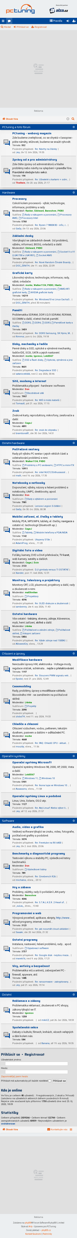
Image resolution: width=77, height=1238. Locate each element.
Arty (30, 1226)
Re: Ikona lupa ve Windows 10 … (52, 785)
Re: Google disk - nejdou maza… (52, 955)
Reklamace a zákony (26, 1000)
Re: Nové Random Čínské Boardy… (53, 262)
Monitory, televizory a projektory (36, 580)
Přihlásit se (23, 27)
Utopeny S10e (42, 539)
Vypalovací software (38, 948)
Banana (45, 1043)
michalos (21, 880)
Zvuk (15, 410)
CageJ (28, 423)
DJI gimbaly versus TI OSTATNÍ (51, 569)
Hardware (8, 192)
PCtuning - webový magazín (31, 133)
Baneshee (50, 210)
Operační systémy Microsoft (32, 762)
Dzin (36, 562)
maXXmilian (31, 592)
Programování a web (26, 913)
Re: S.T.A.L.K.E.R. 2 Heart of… (50, 902)
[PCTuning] (20, 9)
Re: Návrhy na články (46, 149)
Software (8, 820)
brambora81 (22, 433)
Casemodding (21, 686)
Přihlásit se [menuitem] (68, 21)
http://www (62, 917)
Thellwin (20, 183)
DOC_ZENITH (23, 265)
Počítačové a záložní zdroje (39, 630)
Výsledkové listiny (36, 869)
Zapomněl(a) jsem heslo (14, 1076)
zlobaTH (20, 716)
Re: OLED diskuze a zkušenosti (51, 603)
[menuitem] (56, 21)
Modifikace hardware (27, 659)
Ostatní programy (24, 939)
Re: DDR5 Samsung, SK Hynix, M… (53, 333)
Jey (18, 152)
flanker (29, 210)
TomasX (20, 403)
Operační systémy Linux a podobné (36, 796)
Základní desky (22, 236)
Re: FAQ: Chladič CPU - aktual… (51, 743)
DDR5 (28, 322)
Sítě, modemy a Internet (29, 381)
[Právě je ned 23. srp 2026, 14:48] (68, 119)
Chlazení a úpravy (13, 653)
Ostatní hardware (13, 443)
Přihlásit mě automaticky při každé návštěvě (24, 1080)
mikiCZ (45, 1020)
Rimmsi (20, 336)
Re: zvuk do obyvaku (46, 430)
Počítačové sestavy (25, 449)
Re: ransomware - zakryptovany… (52, 981)
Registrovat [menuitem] (74, 21)
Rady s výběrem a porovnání (42, 499)
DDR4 (38, 322)
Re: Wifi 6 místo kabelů (47, 400)
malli (18, 475)
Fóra (10, 21)
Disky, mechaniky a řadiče (30, 344)
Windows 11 (31, 778)
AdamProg (22, 543)
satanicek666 (23, 374)
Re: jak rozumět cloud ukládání (52, 929)
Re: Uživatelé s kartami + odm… (51, 179)
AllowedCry (22, 644)
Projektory (32, 596)
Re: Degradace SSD (45, 370)
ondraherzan (8, 1123)
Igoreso (38, 356)
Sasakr (19, 932)
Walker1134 (40, 285)
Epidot (19, 679)
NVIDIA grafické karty (42, 292)
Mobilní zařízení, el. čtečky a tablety (37, 516)
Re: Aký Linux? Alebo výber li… (51, 808)
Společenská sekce (25, 1027)
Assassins (21, 789)
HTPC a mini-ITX (65, 465)
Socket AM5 (45, 255)
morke (28, 285)
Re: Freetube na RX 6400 (48, 842)
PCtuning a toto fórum (16, 127)
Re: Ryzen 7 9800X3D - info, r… (51, 225)
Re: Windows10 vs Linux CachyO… (53, 299)
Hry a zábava (21, 887)
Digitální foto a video (27, 550)
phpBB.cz (46, 1230)
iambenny (21, 606)
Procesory (19, 198)
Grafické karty (22, 273)
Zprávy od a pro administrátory (34, 159)
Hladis (58, 285)
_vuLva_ (20, 906)
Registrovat (41, 27)
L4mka (28, 626)
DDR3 (48, 322)
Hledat (7, 27)
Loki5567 (48, 356)
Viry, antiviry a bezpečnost (31, 966)
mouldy (20, 746)
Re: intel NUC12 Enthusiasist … (51, 472)
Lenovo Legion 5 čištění (48, 506)
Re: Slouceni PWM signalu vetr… (52, 675)
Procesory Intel (29, 218)
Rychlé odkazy (4, 21)
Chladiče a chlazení (25, 724)
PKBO (60, 210)
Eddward (39, 210)
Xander (20, 573)
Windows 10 (48, 778)
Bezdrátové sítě (35, 393)
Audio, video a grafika (28, 827)
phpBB (28, 1223)
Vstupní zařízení (31, 633)
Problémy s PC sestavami (39, 465)
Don (27, 389)
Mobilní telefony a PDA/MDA (51, 532)
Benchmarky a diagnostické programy (38, 853)
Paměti (17, 310)
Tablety (28, 532)
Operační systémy (13, 756)
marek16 (20, 958)
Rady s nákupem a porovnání (40, 214)
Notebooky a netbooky (28, 482)
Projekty (31, 706)
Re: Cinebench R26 (45, 876)
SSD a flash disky (34, 360)
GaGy (18, 228)
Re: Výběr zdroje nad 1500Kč (50, 640)
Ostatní (6, 994)
